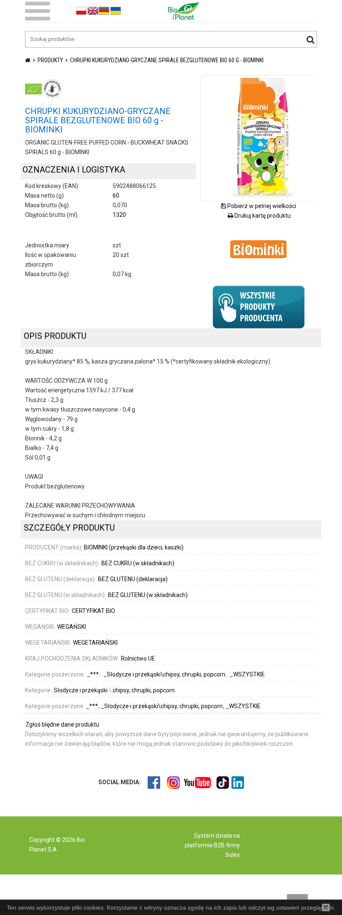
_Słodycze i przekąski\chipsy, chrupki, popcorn (162, 706)
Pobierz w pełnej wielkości (261, 206)
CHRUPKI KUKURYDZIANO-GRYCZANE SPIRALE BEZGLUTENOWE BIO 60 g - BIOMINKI (167, 60)
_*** (92, 706)
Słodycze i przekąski (81, 690)
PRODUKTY (50, 60)
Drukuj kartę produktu (262, 215)
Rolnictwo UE (138, 658)
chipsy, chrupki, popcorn (144, 690)
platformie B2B (205, 845)
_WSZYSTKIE (243, 706)
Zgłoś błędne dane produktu (62, 724)
